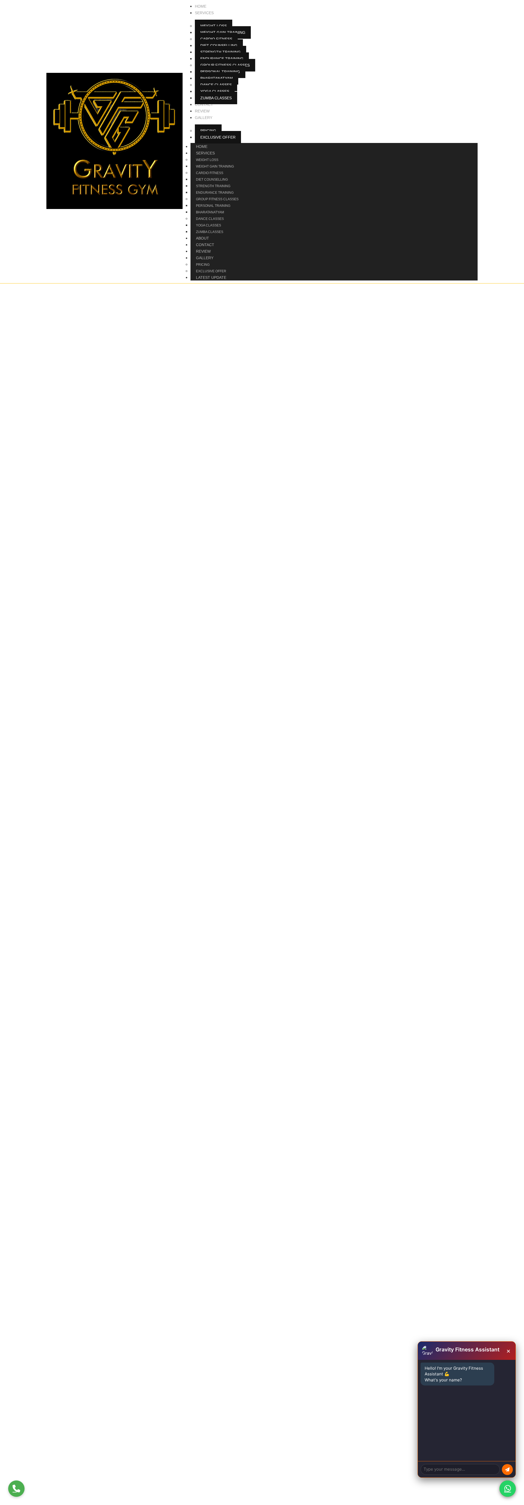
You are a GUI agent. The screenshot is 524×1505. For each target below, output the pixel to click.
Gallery (204, 258)
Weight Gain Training (215, 166)
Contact (205, 245)
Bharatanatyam (210, 212)
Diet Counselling (212, 179)
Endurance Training (215, 193)
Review (203, 251)
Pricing (203, 265)
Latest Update (211, 277)
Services (205, 153)
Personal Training (213, 206)
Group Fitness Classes (217, 199)
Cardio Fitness (209, 173)
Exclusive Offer (211, 271)
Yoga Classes (208, 225)
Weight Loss (207, 160)
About (202, 238)
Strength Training (213, 186)
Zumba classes (209, 232)
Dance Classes (210, 219)
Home (201, 146)
